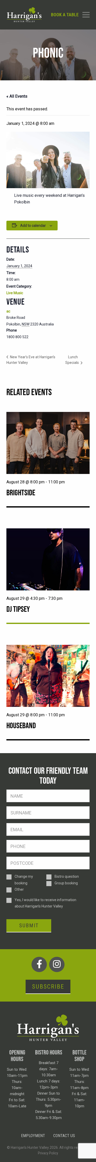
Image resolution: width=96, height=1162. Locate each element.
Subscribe (48, 986)
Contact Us (64, 1135)
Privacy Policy (48, 1153)
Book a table (65, 14)
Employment (33, 1135)
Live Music (14, 293)
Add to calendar (33, 226)
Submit (29, 925)
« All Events (16, 96)
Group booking (66, 883)
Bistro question (67, 876)
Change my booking (24, 879)
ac (8, 311)
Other (19, 889)
